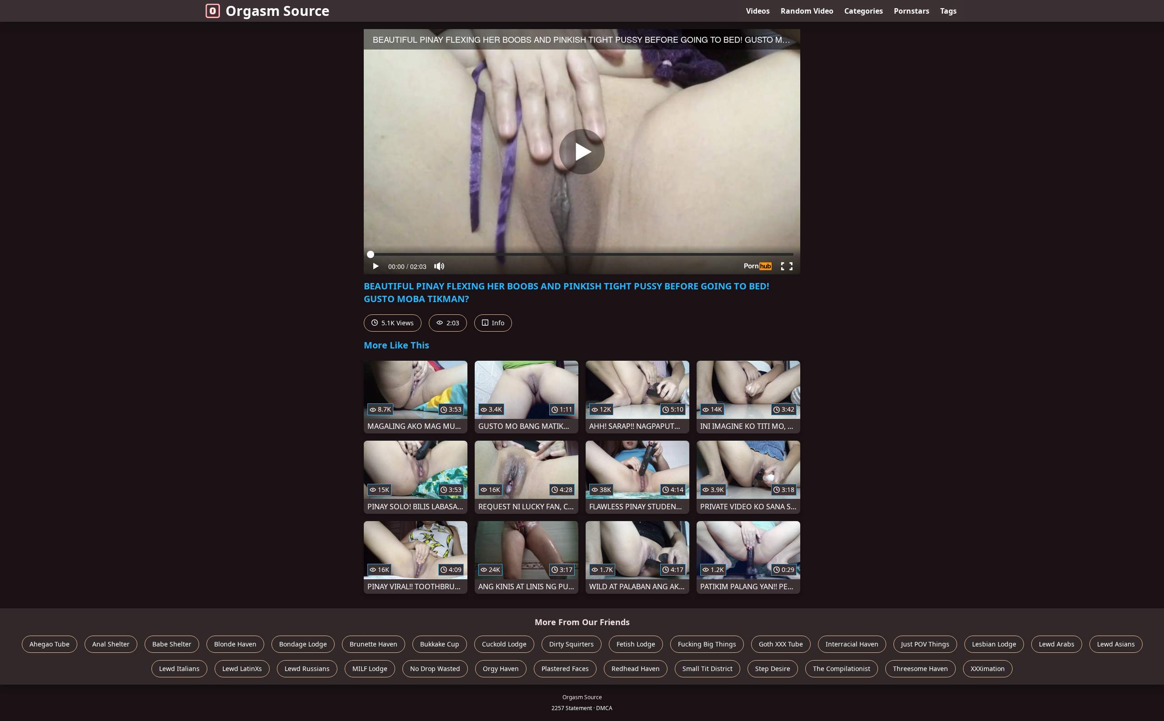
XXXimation (988, 668)
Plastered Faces (565, 668)
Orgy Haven (501, 668)
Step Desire (772, 668)
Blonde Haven (235, 644)
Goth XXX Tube (781, 644)
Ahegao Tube (50, 644)
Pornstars (911, 11)
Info (497, 322)
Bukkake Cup (439, 644)
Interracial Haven (852, 644)
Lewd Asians (1116, 644)
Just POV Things (925, 644)
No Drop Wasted (435, 668)
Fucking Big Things (707, 644)
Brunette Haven (373, 644)
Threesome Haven (920, 668)
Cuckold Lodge (504, 644)
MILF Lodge (369, 668)
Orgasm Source (278, 10)
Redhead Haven (636, 668)
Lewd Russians (307, 668)
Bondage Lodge (303, 644)
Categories (863, 11)
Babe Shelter (171, 644)
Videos (758, 11)
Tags (948, 11)
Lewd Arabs (1056, 644)
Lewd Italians (179, 668)
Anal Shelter (111, 644)
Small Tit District (707, 668)
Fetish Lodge (636, 644)
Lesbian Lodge (994, 644)
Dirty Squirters (571, 644)
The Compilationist (841, 668)
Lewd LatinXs (242, 668)
